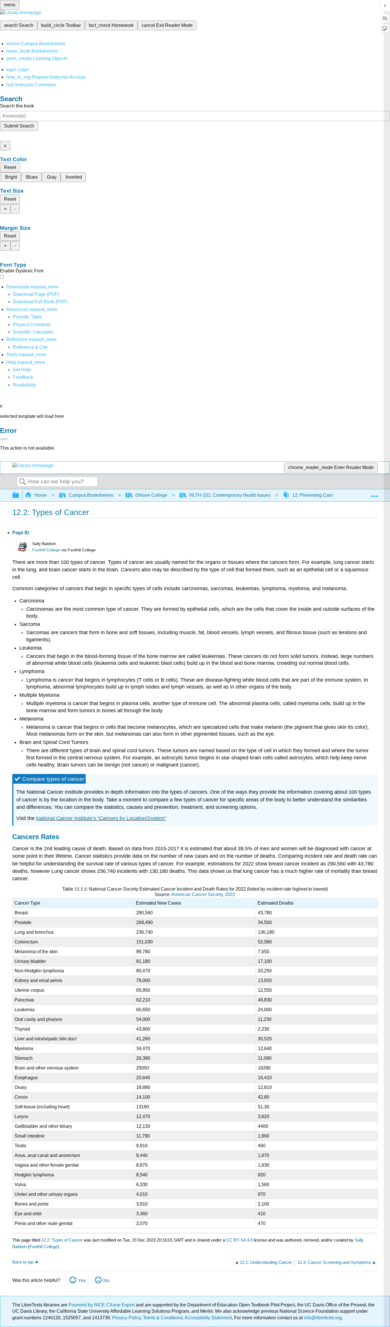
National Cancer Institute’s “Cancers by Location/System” (101, 818)
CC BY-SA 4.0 (239, 1240)
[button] (23, 377)
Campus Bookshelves (91, 495)
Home (40, 495)
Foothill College (46, 550)
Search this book (17, 105)
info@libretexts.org (322, 1317)
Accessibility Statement (208, 1317)
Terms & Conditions (163, 1317)
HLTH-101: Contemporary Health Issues (230, 495)
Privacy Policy (126, 1317)
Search (22, 482)
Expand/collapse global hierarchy (19, 495)
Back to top (22, 1262)
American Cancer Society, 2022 (203, 894)
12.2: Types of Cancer (62, 1240)
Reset (10, 167)
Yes (82, 1280)
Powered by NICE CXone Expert (102, 1304)
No (106, 1280)
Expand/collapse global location (374, 493)
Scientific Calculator (33, 332)
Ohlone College (151, 495)
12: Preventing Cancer (315, 495)
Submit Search (19, 125)
